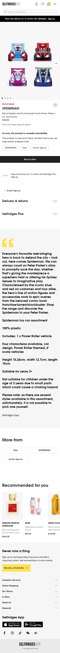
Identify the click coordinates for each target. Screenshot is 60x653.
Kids (15, 450)
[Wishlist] (42, 4)
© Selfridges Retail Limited (30, 648)
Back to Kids (30, 159)
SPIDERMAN (10, 108)
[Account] (36, 4)
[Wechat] (28, 634)
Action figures (13, 190)
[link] (12, 531)
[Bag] (49, 4)
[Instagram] (12, 634)
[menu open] (55, 4)
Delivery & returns (15, 201)
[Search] (5, 12)
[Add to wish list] (55, 105)
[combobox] (32, 11)
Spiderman (35, 261)
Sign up (51, 19)
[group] (30, 517)
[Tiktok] (20, 634)
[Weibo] (35, 634)
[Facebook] (4, 634)
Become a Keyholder (14, 568)
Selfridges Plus (13, 214)
